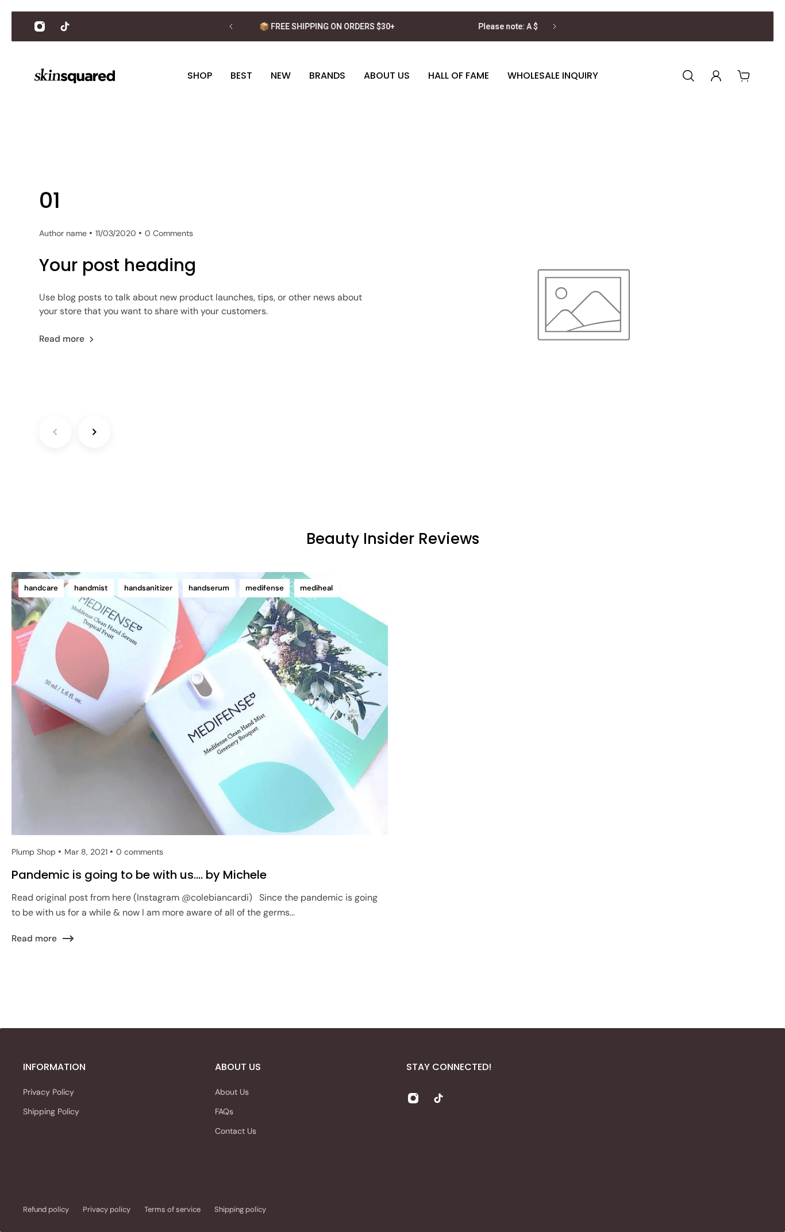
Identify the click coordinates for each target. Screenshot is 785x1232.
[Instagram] (39, 26)
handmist (91, 588)
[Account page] (716, 75)
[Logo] (74, 76)
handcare (41, 588)
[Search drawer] (688, 75)
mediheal (316, 588)
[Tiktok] (65, 26)
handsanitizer (148, 588)
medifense (264, 588)
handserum (208, 588)
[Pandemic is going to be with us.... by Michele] (199, 772)
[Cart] (743, 75)
